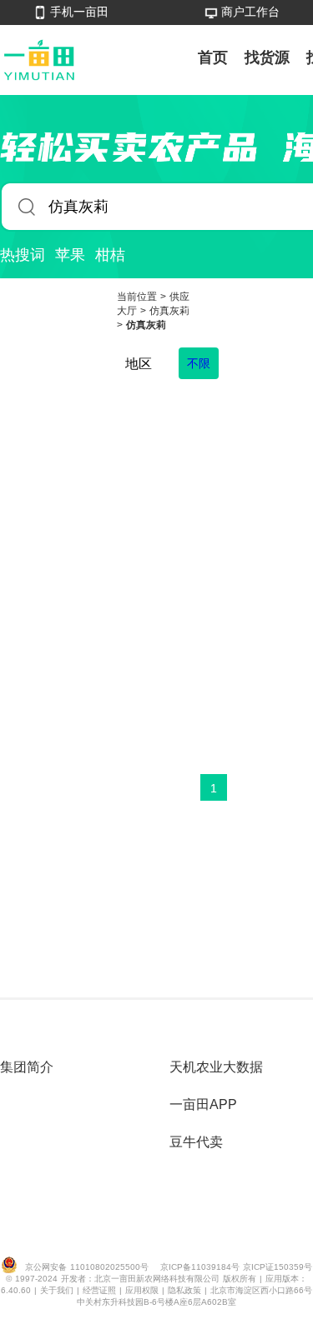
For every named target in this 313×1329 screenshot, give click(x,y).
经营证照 (101, 1290)
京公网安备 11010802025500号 (87, 1267)
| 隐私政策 (183, 1290)
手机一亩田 (79, 11)
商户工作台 (250, 11)
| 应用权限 (140, 1290)
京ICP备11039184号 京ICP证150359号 (236, 1267)
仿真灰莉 (169, 311)
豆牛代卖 (196, 1142)
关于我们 (58, 1290)
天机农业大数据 (216, 1067)
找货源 (267, 57)
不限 (198, 363)
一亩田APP (203, 1104)
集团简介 (26, 1067)
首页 (213, 57)
